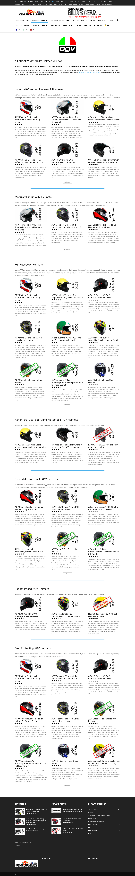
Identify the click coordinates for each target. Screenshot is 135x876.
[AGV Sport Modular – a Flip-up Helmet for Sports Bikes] (104, 214)
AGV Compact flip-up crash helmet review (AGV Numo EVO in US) (104, 762)
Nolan (110, 1)
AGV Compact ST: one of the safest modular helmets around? (29, 161)
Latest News (23, 1)
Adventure (102, 20)
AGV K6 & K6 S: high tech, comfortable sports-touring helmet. (27, 119)
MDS (98, 1)
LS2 (94, 1)
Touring (45, 25)
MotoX (18, 25)
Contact (17, 845)
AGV (53, 1)
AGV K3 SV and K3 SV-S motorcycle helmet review (63, 161)
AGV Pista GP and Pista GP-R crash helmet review (28, 339)
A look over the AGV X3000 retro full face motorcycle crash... (66, 339)
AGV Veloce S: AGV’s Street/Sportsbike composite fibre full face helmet (67, 382)
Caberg (71, 1)
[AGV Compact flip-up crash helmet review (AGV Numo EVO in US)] (104, 751)
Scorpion (24, 4)
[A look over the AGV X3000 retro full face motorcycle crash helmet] (67, 327)
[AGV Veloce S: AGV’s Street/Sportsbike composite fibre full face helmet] (67, 370)
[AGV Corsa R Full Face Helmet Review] (31, 370)
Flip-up (92, 20)
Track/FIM (35, 25)
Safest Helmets (58, 4)
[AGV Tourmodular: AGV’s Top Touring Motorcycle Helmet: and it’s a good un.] (67, 107)
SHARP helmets (68, 25)
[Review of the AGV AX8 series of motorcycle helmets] (104, 434)
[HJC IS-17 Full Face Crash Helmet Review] (56, 830)
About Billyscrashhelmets (23, 842)
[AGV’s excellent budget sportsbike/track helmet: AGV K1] (104, 327)
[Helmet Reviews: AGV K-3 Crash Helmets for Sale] (104, 603)
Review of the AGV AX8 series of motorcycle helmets (103, 446)
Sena (30, 4)
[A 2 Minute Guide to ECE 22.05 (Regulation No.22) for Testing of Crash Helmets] (56, 810)
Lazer (89, 1)
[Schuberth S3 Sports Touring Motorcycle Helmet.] (20, 831)
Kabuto (84, 1)
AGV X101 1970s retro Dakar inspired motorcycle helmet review (104, 118)
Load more (67, 182)
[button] (118, 20)
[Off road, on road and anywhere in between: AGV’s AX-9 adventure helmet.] (104, 149)
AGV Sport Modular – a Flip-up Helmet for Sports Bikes (102, 226)
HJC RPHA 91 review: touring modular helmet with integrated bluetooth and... (36, 821)
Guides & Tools (22, 20)
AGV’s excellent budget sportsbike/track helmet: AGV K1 (103, 339)
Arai (62, 1)
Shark (34, 4)
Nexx (105, 1)
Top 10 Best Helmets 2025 (70, 4)
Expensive (98, 25)
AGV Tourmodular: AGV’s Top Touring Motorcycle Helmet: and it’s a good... (66, 119)
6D (49, 1)
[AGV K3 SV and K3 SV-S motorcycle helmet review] (67, 149)
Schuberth (17, 4)
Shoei (39, 4)
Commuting (55, 25)
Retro (26, 25)
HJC (75, 1)
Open (111, 20)
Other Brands (43, 1)
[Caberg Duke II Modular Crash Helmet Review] (56, 821)
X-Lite (50, 4)
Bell (66, 1)
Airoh (57, 1)
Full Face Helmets (80, 20)
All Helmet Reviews (33, 1)
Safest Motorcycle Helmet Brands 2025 (89, 4)
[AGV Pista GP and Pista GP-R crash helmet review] (31, 327)
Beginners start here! (107, 4)
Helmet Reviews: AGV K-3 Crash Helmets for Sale (102, 615)
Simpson (45, 4)
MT (101, 1)
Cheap (79, 25)
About (16, 1)
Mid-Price (88, 25)
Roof (115, 1)
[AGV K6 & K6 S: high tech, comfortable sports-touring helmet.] (31, 107)
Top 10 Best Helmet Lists (59, 20)
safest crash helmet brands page (89, 72)
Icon (79, 1)
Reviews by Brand (38, 20)
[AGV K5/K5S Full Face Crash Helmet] (104, 370)
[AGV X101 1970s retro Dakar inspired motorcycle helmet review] (104, 107)
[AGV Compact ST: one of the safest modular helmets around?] (31, 149)
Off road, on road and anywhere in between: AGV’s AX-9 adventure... (103, 161)
